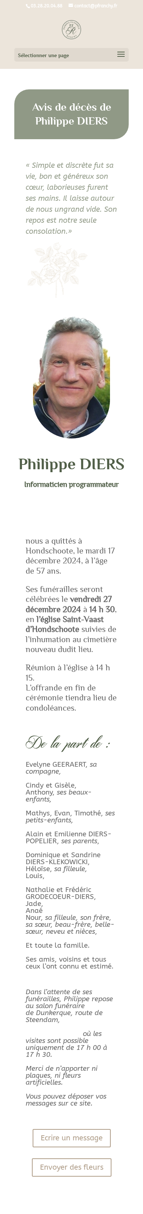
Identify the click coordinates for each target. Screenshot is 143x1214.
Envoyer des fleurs (71, 1167)
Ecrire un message (72, 1138)
